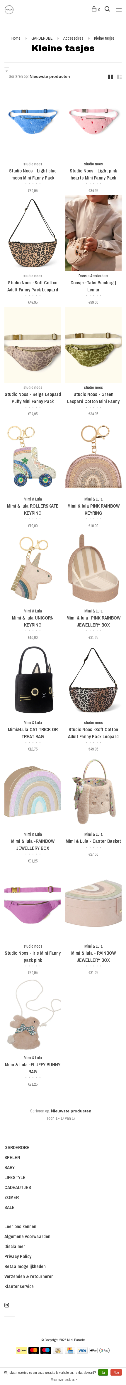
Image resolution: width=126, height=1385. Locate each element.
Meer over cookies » (64, 1379)
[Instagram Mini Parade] (6, 1305)
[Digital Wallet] (99, 1352)
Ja (103, 1372)
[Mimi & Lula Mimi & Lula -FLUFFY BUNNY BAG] (32, 1016)
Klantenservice (19, 1286)
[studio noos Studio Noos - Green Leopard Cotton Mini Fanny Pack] (93, 346)
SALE (9, 1207)
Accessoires (73, 38)
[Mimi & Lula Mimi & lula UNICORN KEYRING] (32, 569)
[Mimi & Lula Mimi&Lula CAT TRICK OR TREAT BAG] (32, 681)
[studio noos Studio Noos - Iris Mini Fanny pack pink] (32, 904)
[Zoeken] (108, 9)
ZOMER (11, 1197)
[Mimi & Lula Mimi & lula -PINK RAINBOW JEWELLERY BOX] (93, 569)
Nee (116, 1372)
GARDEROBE (41, 38)
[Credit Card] (70, 1352)
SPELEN (12, 1157)
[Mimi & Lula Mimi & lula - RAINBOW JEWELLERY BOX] (93, 904)
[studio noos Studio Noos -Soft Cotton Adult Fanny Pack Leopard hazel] (93, 681)
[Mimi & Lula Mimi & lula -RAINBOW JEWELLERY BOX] (32, 792)
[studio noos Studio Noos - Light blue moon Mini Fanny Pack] (32, 122)
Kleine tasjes (104, 38)
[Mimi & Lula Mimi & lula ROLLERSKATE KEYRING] (32, 457)
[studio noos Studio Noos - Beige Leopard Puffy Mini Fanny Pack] (32, 346)
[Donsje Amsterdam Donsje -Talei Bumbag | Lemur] (93, 234)
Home (16, 38)
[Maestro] (45, 1352)
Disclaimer (14, 1246)
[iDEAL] (21, 1352)
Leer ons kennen (20, 1226)
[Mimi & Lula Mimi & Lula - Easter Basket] (93, 792)
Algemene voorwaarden (27, 1236)
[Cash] (58, 1352)
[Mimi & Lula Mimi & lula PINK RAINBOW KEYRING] (93, 457)
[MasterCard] (33, 1352)
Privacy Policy (17, 1256)
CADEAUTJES (17, 1187)
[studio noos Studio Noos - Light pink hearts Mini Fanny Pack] (93, 122)
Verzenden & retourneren (29, 1276)
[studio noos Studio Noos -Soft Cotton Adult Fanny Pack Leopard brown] (32, 234)
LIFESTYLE (14, 1177)
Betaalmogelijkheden (25, 1266)
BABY (9, 1167)
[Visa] (82, 1352)
